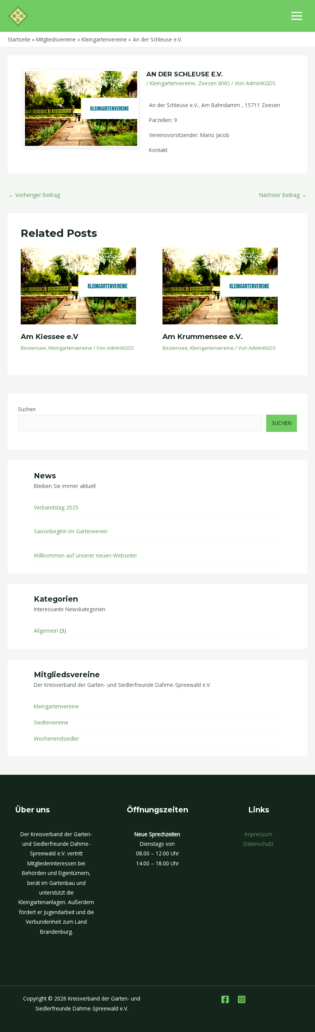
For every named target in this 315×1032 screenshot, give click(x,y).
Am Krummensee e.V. (202, 336)
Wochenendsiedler (56, 738)
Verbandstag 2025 (56, 507)
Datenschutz (259, 843)
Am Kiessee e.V (49, 336)
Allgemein (46, 630)
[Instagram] (241, 999)
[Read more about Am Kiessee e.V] (78, 285)
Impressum (258, 834)
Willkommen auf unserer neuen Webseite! (85, 555)
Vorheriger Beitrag (34, 194)
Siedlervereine (51, 722)
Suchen (27, 409)
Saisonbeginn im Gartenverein (71, 531)
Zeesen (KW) (214, 83)
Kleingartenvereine (172, 83)
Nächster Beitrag (283, 194)
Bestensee (33, 347)
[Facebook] (225, 999)
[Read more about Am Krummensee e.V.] (220, 285)
